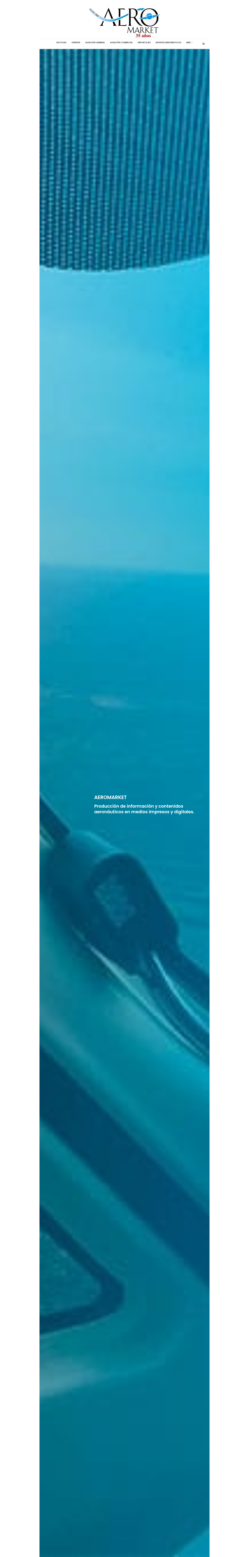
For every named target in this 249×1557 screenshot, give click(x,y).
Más (188, 42)
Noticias (61, 42)
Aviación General (95, 42)
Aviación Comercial (121, 42)
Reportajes (144, 42)
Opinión (75, 42)
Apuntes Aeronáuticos (168, 42)
